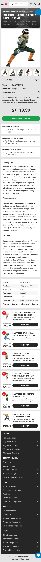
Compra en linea (10, 458)
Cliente (6, 482)
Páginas (6, 434)
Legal (5, 531)
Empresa (7, 507)
